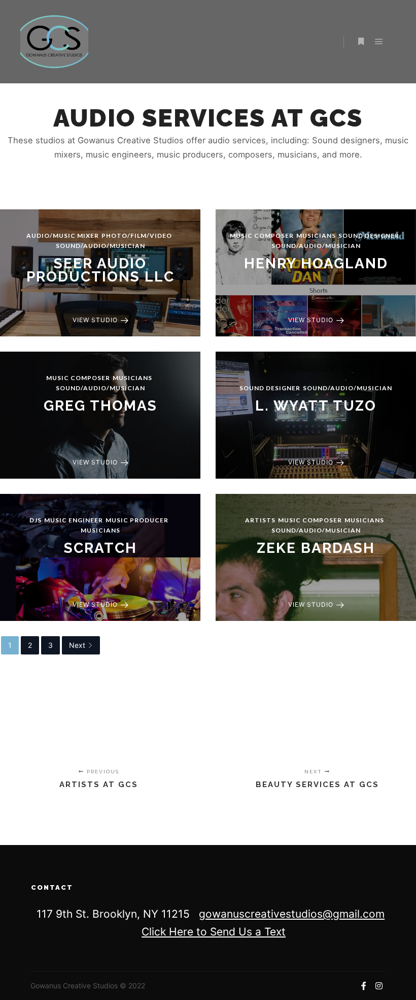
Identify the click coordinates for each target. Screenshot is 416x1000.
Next (77, 645)
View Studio (95, 320)
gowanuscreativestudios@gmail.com (292, 914)
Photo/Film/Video (136, 235)
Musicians (316, 235)
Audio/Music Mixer (62, 235)
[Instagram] (379, 985)
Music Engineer (73, 520)
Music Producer (137, 520)
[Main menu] (379, 41)
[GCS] (54, 41)
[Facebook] (363, 985)
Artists (260, 520)
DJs (35, 520)
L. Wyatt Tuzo (315, 405)
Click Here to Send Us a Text (214, 931)
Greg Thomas (100, 405)
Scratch (100, 548)
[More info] (361, 41)
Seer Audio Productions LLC (100, 270)
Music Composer (262, 235)
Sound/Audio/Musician (100, 245)
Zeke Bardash (316, 548)
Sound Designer (368, 235)
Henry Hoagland (316, 263)
